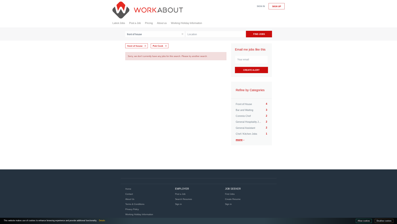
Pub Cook (158, 46)
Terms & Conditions (134, 204)
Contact (129, 194)
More (239, 139)
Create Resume (233, 199)
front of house (135, 46)
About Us (129, 199)
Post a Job (180, 194)
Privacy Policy (132, 209)
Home (128, 189)
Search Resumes (183, 199)
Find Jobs (259, 34)
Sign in (261, 6)
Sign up (276, 6)
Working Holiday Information (139, 214)
